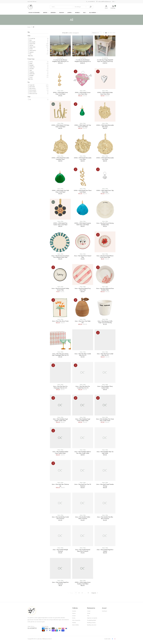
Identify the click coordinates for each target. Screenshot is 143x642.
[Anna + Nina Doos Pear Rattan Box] (82, 307)
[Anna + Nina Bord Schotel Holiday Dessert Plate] (60, 274)
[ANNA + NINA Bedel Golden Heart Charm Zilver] (105, 78)
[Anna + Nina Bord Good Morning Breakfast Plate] (105, 209)
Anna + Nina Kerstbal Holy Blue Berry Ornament (105, 517)
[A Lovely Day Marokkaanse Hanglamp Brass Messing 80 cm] (82, 45)
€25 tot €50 (32, 86)
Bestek (30, 63)
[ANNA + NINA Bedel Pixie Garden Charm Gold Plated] (60, 209)
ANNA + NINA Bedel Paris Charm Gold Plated (82, 191)
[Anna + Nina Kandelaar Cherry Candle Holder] (105, 372)
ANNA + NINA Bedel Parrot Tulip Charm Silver (105, 191)
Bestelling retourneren (91, 625)
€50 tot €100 (32, 88)
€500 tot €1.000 (33, 93)
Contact (88, 611)
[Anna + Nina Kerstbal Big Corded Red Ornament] (60, 503)
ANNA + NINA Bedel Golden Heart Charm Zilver (105, 93)
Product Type (31, 59)
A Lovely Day (32, 38)
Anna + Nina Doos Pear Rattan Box (82, 322)
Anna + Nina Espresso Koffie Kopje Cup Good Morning (105, 322)
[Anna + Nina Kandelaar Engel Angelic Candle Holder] (60, 405)
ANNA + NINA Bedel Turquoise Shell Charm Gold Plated (82, 224)
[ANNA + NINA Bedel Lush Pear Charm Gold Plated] (82, 111)
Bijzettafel (31, 65)
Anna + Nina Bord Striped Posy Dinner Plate (83, 289)
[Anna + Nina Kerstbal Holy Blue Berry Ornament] (105, 503)
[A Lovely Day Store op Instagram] (114, 639)
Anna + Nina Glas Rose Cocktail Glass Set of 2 (105, 354)
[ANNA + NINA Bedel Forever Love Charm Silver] (82, 78)
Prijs (28, 82)
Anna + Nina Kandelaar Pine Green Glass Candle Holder (105, 419)
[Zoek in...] (90, 7)
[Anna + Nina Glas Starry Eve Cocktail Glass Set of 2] (82, 372)
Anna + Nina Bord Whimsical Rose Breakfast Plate (105, 289)
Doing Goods (32, 43)
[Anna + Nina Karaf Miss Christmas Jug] (60, 470)
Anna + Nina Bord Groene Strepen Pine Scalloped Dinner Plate (60, 256)
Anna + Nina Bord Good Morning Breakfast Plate (105, 224)
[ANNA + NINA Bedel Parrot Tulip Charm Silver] (105, 176)
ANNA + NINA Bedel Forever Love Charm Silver (82, 93)
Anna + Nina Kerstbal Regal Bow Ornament (60, 583)
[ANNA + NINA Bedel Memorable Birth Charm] (105, 111)
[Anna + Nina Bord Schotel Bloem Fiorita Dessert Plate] (105, 241)
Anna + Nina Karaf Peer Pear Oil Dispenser (82, 485)
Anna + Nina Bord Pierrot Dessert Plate (82, 256)
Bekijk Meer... (31, 55)
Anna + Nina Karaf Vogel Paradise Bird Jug (105, 485)
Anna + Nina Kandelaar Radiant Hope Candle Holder (60, 452)
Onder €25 (31, 85)
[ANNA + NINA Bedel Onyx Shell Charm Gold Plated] (60, 176)
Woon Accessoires (76, 620)
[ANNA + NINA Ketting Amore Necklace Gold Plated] (82, 568)
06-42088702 (32, 628)
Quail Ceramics (32, 50)
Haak (30, 70)
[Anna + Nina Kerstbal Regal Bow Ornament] (60, 568)
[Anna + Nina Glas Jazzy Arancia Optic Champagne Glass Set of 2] (60, 339)
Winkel (88, 613)
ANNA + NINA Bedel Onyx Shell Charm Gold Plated (60, 191)
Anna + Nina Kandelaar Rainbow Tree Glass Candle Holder (82, 452)
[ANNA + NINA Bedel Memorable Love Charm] (82, 143)
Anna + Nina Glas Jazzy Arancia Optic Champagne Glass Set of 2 (60, 354)
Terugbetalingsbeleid (91, 620)
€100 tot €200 (32, 90)
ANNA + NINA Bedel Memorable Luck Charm (105, 158)
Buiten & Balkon (75, 625)
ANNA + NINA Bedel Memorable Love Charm (82, 158)
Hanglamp (31, 72)
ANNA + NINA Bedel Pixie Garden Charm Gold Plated (60, 224)
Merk (29, 36)
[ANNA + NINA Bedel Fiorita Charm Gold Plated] (60, 78)
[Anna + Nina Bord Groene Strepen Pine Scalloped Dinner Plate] (60, 241)
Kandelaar (31, 75)
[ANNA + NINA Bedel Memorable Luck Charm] (105, 143)
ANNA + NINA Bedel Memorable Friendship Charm (60, 158)
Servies (73, 618)
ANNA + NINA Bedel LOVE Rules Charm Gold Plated (60, 126)
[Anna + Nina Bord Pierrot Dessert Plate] (82, 241)
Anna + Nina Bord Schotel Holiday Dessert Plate (60, 289)
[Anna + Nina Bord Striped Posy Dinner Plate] (82, 274)
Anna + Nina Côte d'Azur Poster (60, 321)
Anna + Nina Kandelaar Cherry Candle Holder (105, 387)
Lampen (74, 615)
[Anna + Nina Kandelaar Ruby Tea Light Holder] (105, 437)
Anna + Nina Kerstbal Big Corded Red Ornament (60, 517)
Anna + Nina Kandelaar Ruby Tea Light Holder (105, 452)
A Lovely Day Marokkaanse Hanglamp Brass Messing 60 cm (60, 60)
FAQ (88, 615)
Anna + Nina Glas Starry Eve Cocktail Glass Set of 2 (83, 387)
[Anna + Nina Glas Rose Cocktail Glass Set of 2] (105, 339)
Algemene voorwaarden (92, 618)
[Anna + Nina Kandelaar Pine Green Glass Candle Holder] (105, 405)
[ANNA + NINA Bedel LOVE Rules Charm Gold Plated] (60, 111)
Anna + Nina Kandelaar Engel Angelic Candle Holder (60, 419)
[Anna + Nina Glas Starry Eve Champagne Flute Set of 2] (60, 372)
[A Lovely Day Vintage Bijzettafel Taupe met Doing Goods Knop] (105, 45)
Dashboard (104, 611)
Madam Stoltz (32, 47)
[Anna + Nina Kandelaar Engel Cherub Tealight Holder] (82, 405)
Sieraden (74, 611)
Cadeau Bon (32, 67)
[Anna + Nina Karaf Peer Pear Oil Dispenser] (82, 470)
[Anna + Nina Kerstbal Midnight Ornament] (60, 535)
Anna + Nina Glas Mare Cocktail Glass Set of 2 (83, 354)
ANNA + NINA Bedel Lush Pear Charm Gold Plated (82, 126)
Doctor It (50, 639)
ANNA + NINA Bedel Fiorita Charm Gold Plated (60, 93)
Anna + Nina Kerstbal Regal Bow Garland (105, 550)
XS (30, 99)
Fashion (31, 61)
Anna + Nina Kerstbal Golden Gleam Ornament (82, 517)
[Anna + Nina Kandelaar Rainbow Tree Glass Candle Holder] (82, 437)
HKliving (31, 45)
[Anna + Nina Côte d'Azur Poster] (60, 307)
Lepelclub (31, 52)
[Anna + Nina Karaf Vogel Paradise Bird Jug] (105, 470)
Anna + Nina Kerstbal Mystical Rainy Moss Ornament (82, 550)
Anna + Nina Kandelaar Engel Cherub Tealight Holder (82, 419)
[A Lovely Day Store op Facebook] (112, 639)
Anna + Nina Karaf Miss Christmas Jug (60, 485)
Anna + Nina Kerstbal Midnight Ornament (60, 550)
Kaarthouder (32, 73)
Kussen (31, 77)
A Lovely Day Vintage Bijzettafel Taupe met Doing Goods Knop (105, 60)
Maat (29, 97)
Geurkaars (31, 68)
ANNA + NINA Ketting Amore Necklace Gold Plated (82, 583)
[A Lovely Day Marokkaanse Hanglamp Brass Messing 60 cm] (60, 45)
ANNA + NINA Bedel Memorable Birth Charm (105, 126)
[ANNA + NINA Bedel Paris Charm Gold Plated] (82, 176)
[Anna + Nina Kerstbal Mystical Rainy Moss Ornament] (82, 535)
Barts (30, 40)
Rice (30, 54)
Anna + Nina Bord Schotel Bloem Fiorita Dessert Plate (105, 256)
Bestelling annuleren (91, 622)
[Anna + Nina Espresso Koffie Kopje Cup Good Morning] (105, 307)
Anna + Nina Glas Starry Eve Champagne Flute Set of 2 (60, 387)
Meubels (74, 622)
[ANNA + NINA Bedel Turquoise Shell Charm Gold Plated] (82, 209)
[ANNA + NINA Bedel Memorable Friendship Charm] (60, 143)
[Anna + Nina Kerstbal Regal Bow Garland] (105, 535)
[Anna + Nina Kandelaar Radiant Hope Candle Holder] (60, 437)
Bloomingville (32, 42)
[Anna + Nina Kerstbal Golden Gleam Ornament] (82, 503)
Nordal (30, 48)
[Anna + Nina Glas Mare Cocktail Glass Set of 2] (82, 339)
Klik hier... (35, 1)
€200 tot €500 (32, 92)
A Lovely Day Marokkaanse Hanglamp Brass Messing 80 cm (83, 60)
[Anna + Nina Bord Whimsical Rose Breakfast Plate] (105, 274)
